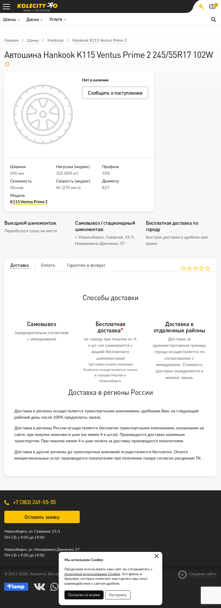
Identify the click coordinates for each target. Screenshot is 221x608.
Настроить (118, 594)
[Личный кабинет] (201, 6)
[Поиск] (213, 19)
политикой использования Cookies (92, 574)
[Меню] (6, 6)
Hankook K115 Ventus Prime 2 (99, 41)
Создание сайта (202, 574)
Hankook (55, 41)
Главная (11, 41)
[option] (43, 114)
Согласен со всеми (84, 594)
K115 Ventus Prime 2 (28, 202)
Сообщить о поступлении (115, 93)
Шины (33, 41)
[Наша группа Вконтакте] (39, 587)
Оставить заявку (42, 517)
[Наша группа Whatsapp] (54, 587)
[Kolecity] (37, 5)
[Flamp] (16, 587)
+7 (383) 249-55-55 (34, 502)
